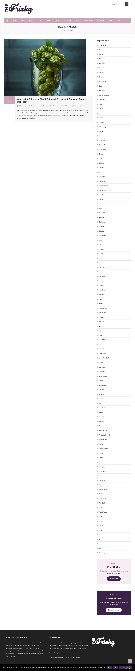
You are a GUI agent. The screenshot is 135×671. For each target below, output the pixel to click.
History (101, 294)
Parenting (100, 20)
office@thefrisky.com (59, 653)
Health (31, 20)
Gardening (102, 235)
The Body (102, 503)
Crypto (101, 158)
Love (57, 20)
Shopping (102, 467)
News (23, 20)
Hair (100, 263)
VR (100, 548)
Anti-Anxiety (54, 106)
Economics (102, 176)
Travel (119, 20)
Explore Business (113, 610)
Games (101, 231)
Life (100, 344)
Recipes (101, 444)
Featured (102, 204)
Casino (101, 109)
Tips (100, 507)
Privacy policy (125, 668)
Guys (100, 258)
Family (101, 195)
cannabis (76, 106)
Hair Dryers (103, 272)
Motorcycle (102, 385)
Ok (109, 668)
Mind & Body (103, 376)
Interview (102, 331)
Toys (100, 521)
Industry (101, 322)
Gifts (100, 240)
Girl (100, 244)
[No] (132, 668)
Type (100, 530)
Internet (101, 326)
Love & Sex (103, 353)
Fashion (101, 199)
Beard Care (103, 68)
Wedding (102, 553)
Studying (102, 480)
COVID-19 (102, 149)
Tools (100, 516)
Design (101, 167)
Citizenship (102, 127)
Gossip (101, 249)
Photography (103, 430)
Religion (101, 453)
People (101, 421)
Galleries (102, 222)
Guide (101, 254)
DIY (100, 172)
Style (77, 20)
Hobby (101, 299)
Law (100, 335)
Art (100, 59)
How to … (102, 317)
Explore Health (114, 579)
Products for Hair (104, 435)
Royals (110, 20)
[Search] (126, 4)
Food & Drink (103, 213)
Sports (101, 476)
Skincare (102, 471)
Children (102, 122)
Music (101, 399)
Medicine (102, 371)
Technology (103, 498)
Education (102, 181)
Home (15, 20)
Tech (100, 494)
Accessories (103, 45)
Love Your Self (104, 358)
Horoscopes (103, 308)
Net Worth (102, 408)
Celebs (40, 20)
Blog (100, 86)
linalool (83, 106)
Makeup (101, 362)
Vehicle (101, 539)
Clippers (101, 131)
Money (101, 380)
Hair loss (102, 276)
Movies (49, 20)
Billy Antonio (23, 106)
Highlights (102, 290)
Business (102, 90)
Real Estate (103, 439)
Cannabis (102, 99)
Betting (101, 77)
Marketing (102, 367)
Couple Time (103, 145)
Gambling (102, 226)
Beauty (101, 72)
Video (101, 544)
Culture (101, 163)
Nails (100, 403)
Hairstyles (102, 281)
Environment (103, 190)
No (116, 668)
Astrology (102, 63)
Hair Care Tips (104, 267)
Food (100, 208)
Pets (100, 426)
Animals (101, 50)
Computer (102, 140)
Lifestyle (101, 349)
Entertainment (88, 20)
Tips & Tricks (103, 512)
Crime (101, 154)
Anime (101, 54)
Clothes (101, 136)
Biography (102, 81)
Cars (100, 104)
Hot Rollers (102, 312)
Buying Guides (104, 95)
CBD (38, 106)
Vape (100, 535)
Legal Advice (103, 340)
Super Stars (103, 489)
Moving (101, 394)
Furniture (102, 217)
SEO (100, 462)
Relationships (67, 20)
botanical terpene (65, 106)
